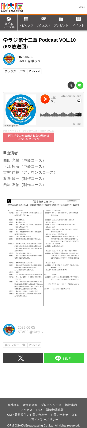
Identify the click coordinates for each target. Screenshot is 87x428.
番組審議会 (30, 405)
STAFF (22, 61)
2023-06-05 (25, 57)
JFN (74, 414)
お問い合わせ (59, 414)
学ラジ (35, 61)
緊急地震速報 (55, 409)
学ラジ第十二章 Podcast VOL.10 (38, 131)
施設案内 (71, 405)
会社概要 (13, 405)
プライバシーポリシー (43, 419)
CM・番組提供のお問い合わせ (27, 414)
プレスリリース (51, 405)
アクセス (27, 409)
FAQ (39, 409)
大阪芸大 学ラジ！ (12, 131)
